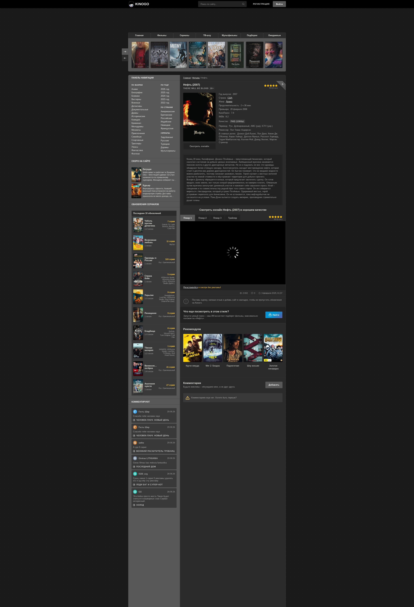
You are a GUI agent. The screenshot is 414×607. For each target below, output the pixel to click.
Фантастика (137, 150)
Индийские (166, 121)
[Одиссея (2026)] (159, 55)
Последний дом (146, 467)
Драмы (134, 113)
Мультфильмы (229, 35)
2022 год (165, 102)
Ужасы (134, 147)
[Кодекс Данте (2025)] (216, 55)
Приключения (138, 133)
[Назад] (125, 58)
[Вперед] (125, 51)
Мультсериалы (168, 151)
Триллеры (136, 143)
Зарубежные (167, 137)
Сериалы (184, 35)
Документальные (139, 109)
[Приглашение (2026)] (235, 55)
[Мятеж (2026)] (178, 55)
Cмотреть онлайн (199, 146)
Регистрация (261, 4)
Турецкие (165, 144)
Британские (166, 115)
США (230, 98)
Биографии (136, 92)
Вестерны (136, 99)
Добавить (274, 385)
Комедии (135, 119)
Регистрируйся (190, 287)
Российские (166, 118)
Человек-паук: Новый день (152, 420)
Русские (165, 140)
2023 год (165, 99)
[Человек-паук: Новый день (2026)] (140, 55)
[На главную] (138, 4)
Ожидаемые (274, 35)
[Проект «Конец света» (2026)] (197, 55)
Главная (139, 35)
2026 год (165, 89)
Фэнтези (135, 153)
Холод (140, 505)
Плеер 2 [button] (202, 218)
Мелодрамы (137, 126)
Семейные (136, 136)
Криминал (136, 123)
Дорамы (165, 147)
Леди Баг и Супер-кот (149, 484)
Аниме (134, 89)
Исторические (138, 116)
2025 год (165, 92)
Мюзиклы (136, 130)
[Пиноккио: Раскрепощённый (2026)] (254, 55)
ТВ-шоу (207, 35)
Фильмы (161, 35)
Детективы (136, 106)
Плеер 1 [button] (188, 218)
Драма (229, 101)
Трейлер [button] (232, 218)
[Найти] (243, 4)
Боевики (135, 96)
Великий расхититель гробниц (155, 451)
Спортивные (137, 140)
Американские (168, 111)
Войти (279, 4)
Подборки (252, 35)
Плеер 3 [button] (217, 218)
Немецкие (165, 125)
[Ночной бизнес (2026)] (274, 55)
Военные (135, 102)
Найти (276, 315)
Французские (167, 128)
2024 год (165, 96)
